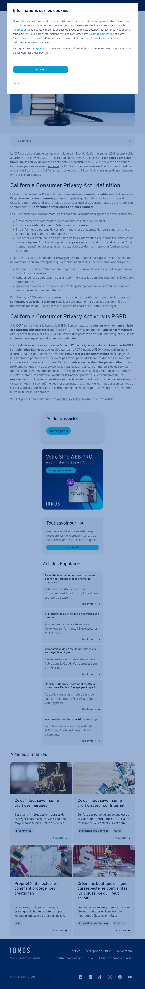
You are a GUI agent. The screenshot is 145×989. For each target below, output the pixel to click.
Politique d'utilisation (101, 34)
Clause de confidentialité (27, 38)
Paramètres (20, 29)
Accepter (37, 48)
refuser (85, 38)
